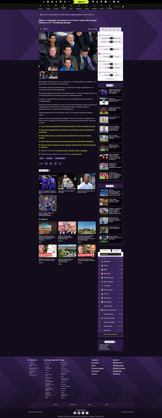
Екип (94, 365)
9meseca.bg (73, 404)
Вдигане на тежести (64, 374)
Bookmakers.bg (103, 347)
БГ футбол (55, 8)
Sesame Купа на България (33, 369)
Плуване (63, 388)
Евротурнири (33, 375)
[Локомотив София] (118, 2)
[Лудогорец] (44, 2)
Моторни (63, 384)
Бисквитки (117, 371)
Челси (41, 158)
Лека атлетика (65, 371)
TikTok (77, 150)
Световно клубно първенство (48, 394)
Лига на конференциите (49, 380)
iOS (80, 154)
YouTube (71, 150)
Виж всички (109, 78)
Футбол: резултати (104, 349)
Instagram (83, 150)
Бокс (62, 376)
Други (46, 397)
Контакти (95, 371)
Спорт (71, 8)
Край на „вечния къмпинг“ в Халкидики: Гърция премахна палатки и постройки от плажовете (47, 238)
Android (75, 154)
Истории (86, 8)
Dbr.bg (106, 404)
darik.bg (60, 241)
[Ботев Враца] (106, 2)
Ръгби (63, 398)
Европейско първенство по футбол (49, 389)
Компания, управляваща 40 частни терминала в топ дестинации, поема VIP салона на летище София (86, 238)
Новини (48, 8)
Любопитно (79, 8)
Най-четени (109, 186)
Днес (110, 29)
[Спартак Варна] (93, 2)
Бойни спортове (65, 386)
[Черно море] (101, 2)
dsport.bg (45, 29)
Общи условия (119, 368)
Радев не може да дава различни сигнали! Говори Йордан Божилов (65, 237)
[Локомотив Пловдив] (114, 2)
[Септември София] (69, 1)
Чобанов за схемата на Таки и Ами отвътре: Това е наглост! (47, 260)
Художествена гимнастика (65, 379)
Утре (117, 29)
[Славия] (97, 2)
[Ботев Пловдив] (65, 2)
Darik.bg (56, 404)
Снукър (63, 390)
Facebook (60, 150)
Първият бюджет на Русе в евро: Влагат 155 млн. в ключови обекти (65, 260)
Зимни (63, 382)
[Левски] (48, 2)
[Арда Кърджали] (61, 2)
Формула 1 (64, 369)
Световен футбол (63, 8)
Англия (62, 14)
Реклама (116, 374)
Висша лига (107, 46)
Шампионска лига (48, 375)
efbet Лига (107, 35)
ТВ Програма (109, 8)
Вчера (103, 29)
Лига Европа (48, 377)
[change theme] (123, 6)
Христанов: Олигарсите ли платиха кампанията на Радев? (86, 260)
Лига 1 (47, 372)
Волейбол (64, 362)
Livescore (94, 8)
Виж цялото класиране (109, 334)
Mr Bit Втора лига (109, 72)
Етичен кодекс (98, 368)
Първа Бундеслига (48, 367)
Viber (66, 150)
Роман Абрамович (60, 158)
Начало (40, 8)
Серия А (106, 61)
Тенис (62, 367)
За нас (94, 374)
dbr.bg (40, 242)
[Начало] (41, 14)
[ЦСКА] (52, 2)
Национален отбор (32, 372)
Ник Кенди (49, 158)
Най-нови (109, 85)
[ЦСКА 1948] (56, 2)
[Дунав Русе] (110, 2)
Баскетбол (64, 364)
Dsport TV (101, 8)
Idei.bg (89, 404)
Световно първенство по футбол (49, 385)
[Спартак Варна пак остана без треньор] (110, 229)
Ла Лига (106, 53)
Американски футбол (65, 395)
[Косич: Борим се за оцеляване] (110, 119)
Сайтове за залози (104, 344)
